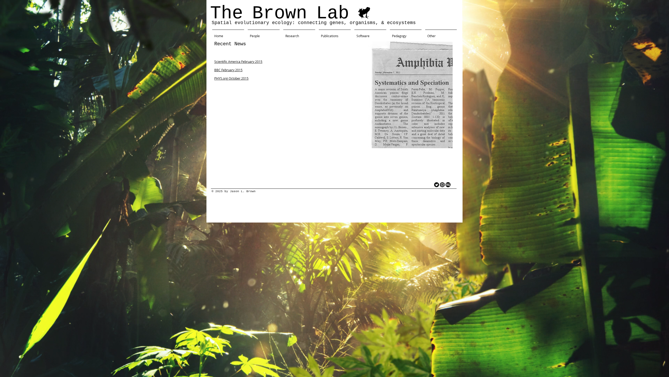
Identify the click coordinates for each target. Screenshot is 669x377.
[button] (441, 33)
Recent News (230, 44)
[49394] (448, 184)
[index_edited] (442, 184)
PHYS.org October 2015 (231, 78)
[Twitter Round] (436, 184)
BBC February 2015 (228, 70)
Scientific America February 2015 (238, 61)
